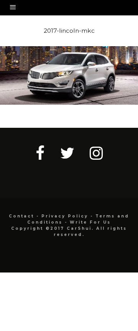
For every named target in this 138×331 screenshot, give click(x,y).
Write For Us (90, 222)
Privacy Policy (64, 216)
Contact (21, 216)
